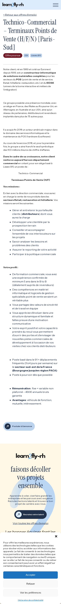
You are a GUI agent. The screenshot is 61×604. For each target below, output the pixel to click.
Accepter (30, 574)
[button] (56, 536)
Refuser (30, 583)
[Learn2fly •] (13, 5)
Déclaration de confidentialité (30, 600)
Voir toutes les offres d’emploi (30, 523)
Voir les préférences (30, 592)
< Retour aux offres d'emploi (20, 14)
